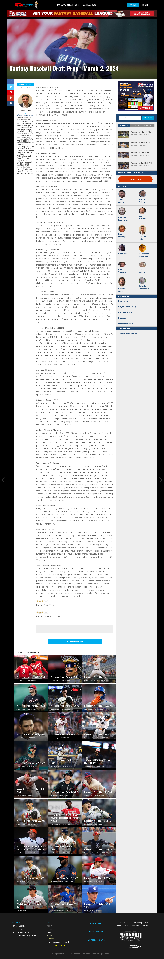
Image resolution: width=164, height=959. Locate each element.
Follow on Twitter (95, 923)
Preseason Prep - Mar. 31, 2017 (140, 153)
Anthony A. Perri (142, 200)
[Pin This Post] (10, 92)
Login (145, 5)
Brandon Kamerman (123, 218)
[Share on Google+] (10, 98)
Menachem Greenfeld (143, 255)
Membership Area (126, 324)
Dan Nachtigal (122, 235)
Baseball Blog (89, 5)
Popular (125, 125)
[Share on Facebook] (10, 81)
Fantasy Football (19, 929)
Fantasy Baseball (19, 926)
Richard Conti (121, 289)
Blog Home (123, 301)
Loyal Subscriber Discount (58, 942)
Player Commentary (127, 307)
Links (49, 932)
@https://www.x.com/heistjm (25, 115)
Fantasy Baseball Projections (24, 935)
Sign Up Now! (135, 179)
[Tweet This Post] (10, 87)
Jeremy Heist (25, 111)
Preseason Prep (25, 84)
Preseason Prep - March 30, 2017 (141, 132)
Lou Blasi (122, 253)
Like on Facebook (95, 932)
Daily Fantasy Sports (20, 932)
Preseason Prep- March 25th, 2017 (141, 163)
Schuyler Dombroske (143, 287)
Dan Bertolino (143, 217)
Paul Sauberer (122, 270)
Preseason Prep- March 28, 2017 (141, 143)
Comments (149, 125)
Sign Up (133, 5)
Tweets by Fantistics (127, 334)
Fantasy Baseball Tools (68, 5)
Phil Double (142, 270)
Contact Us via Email (96, 940)
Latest (137, 125)
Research (122, 318)
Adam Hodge (121, 201)
